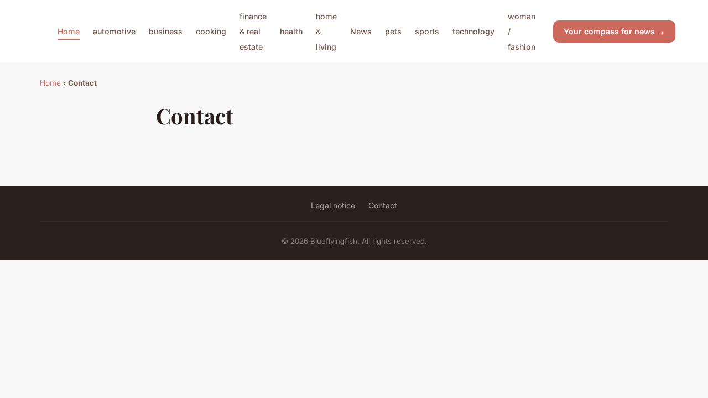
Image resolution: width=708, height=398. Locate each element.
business (166, 31)
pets (393, 31)
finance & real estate (253, 31)
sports (427, 31)
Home (69, 31)
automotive (114, 31)
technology (473, 31)
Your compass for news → (614, 31)
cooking (211, 31)
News (361, 31)
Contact (382, 205)
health (291, 31)
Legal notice (333, 205)
